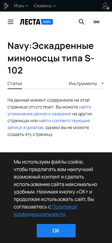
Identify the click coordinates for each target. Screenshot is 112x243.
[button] (10, 22)
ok (56, 230)
